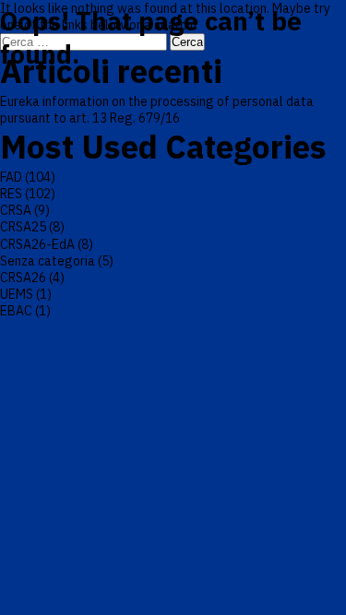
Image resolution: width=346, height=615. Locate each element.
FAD (11, 177)
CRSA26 (23, 277)
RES (11, 193)
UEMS (16, 294)
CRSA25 (23, 227)
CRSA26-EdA (37, 244)
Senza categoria (47, 261)
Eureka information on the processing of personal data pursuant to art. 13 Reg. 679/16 (157, 109)
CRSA (15, 210)
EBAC (16, 310)
